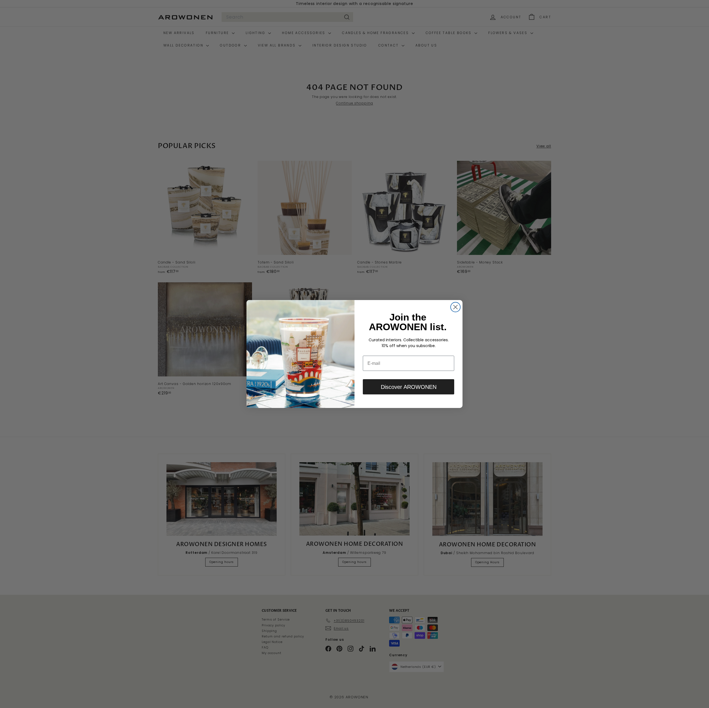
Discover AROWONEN (408, 387)
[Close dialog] (455, 307)
